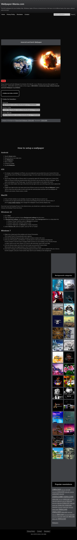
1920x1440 (66, 499)
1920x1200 (68, 497)
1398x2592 (72, 492)
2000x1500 (54, 503)
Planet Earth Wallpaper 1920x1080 (24, 120)
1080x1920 (56, 490)
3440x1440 (65, 516)
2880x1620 (54, 514)
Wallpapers (55, 522)
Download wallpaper (10, 93)
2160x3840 (60, 507)
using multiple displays (14, 202)
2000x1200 (64, 501)
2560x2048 (70, 512)
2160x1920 (55, 507)
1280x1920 (67, 492)
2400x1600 (70, 507)
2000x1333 (69, 501)
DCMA (3, 81)
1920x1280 (55, 499)
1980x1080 (54, 501)
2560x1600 (56, 512)
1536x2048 (61, 494)
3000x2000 (72, 514)
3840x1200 (55, 519)
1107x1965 (68, 489)
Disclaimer (20, 14)
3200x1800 (59, 516)
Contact (27, 14)
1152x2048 (54, 492)
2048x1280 (72, 503)
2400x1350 (65, 507)
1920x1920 (72, 499)
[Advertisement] (31, 28)
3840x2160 (62, 519)
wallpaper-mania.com (37, 534)
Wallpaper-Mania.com (12, 4)
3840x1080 (72, 516)
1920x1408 (61, 499)
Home (3, 14)
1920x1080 (44, 120)
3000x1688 (66, 514)
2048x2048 (68, 505)
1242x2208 (60, 492)
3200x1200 (54, 516)
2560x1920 (64, 512)
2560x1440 (63, 509)
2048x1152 (65, 503)
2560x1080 (55, 509)
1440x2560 (55, 494)
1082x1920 (63, 489)
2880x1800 (60, 514)
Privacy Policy (11, 14)
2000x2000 (59, 503)
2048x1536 (61, 505)
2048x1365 (55, 505)
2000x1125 (59, 501)
